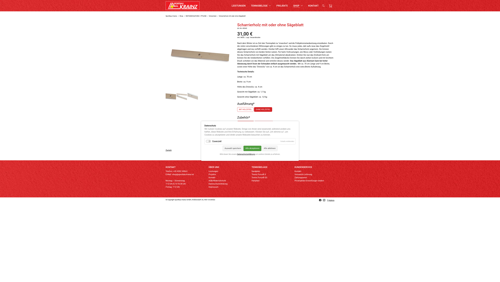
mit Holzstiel (245, 109)
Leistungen (239, 5)
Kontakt (313, 5)
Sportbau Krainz (171, 16)
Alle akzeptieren (252, 148)
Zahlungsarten (301, 177)
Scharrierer (213, 16)
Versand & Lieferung (303, 174)
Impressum (213, 187)
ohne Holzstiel (263, 109)
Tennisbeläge (259, 5)
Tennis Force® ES (259, 177)
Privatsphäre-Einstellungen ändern (309, 181)
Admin (331, 200)
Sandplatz (256, 171)
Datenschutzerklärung (218, 184)
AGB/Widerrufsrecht (217, 181)
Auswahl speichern (233, 148)
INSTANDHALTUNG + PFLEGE (196, 16)
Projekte (282, 5)
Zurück (169, 150)
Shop (296, 5)
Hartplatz (256, 181)
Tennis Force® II (259, 174)
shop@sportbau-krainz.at (183, 174)
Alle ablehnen (270, 148)
